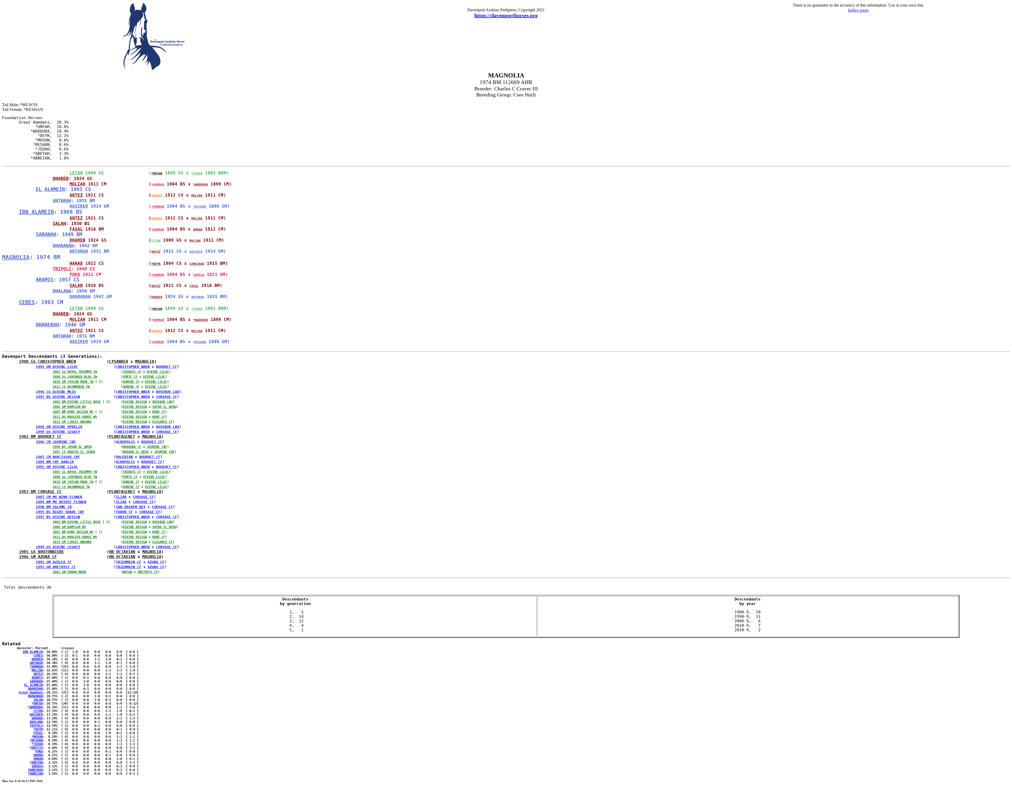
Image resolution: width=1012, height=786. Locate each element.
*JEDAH (196, 173)
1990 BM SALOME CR (54, 507)
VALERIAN (124, 457)
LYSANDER (118, 361)
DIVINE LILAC (158, 372)
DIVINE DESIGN (135, 402)
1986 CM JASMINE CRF (56, 442)
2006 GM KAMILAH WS (69, 407)
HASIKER (79, 206)
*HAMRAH (157, 184)
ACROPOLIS (125, 442)
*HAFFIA (36, 748)
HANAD (76, 263)
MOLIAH (77, 184)
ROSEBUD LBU (167, 392)
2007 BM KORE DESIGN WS (73, 412)
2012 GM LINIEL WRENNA (72, 422)
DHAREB (61, 178)
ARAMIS (44, 279)
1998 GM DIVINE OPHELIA (59, 427)
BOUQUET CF (166, 367)
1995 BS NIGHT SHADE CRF (60, 512)
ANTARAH (62, 200)
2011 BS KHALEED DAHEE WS (75, 417)
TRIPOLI (62, 268)
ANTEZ (76, 195)
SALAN (59, 223)
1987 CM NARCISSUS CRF (58, 457)
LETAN (76, 172)
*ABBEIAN (35, 773)
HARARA (156, 195)
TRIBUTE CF (132, 372)
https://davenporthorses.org (506, 15)
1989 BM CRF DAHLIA (55, 462)
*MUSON (156, 173)
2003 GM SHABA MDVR (69, 572)
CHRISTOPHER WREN (133, 367)
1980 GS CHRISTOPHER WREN (47, 361)
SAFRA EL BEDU (164, 407)
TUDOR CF (124, 512)
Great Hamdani (31, 692)
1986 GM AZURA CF (38, 556)
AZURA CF (156, 562)
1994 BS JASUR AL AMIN (72, 447)
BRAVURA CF (132, 447)
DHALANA (62, 291)
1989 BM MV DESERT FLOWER (61, 502)
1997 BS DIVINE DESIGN (58, 397)
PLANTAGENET (122, 436)
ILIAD (121, 497)
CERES (27, 302)
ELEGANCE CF (162, 422)
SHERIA (198, 275)
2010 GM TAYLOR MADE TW (73, 382)
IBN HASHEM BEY (130, 507)
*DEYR (155, 264)
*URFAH (37, 703)
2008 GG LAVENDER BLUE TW (75, 377)
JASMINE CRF (157, 447)
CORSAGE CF (166, 397)
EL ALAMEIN (50, 189)
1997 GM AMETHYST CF (56, 567)
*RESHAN (199, 206)
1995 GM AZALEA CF (54, 562)
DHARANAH (63, 245)
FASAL (76, 229)
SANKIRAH (196, 264)
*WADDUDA (200, 184)
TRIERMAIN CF (128, 562)
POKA (75, 274)
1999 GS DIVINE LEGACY (58, 432)
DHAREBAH (47, 325)
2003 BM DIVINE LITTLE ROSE (77, 402)
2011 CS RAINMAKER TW (71, 387)
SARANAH (46, 234)
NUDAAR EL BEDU (136, 452)
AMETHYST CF (148, 572)
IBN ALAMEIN (36, 212)
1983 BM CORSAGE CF (40, 491)
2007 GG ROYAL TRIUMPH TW (75, 372)
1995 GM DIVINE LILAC (57, 367)
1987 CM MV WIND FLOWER (59, 497)
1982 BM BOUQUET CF (40, 436)
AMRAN (197, 229)
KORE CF (158, 412)
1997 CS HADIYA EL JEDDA (74, 452)
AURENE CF (131, 382)
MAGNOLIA (16, 257)
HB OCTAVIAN (122, 551)
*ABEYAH (36, 762)
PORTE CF (130, 377)
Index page (858, 10)
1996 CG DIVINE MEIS (56, 392)
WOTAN (127, 572)
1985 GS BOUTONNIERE (41, 551)
